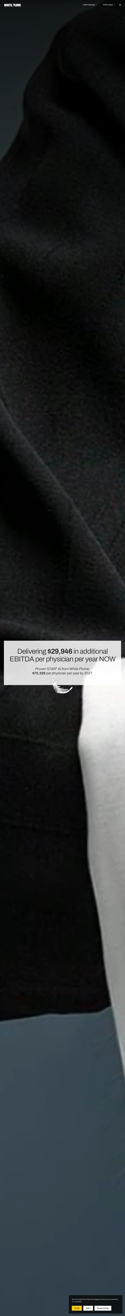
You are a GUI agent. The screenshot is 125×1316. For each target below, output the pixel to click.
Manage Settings (103, 1308)
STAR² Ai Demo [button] (108, 5)
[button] (120, 5)
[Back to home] (12, 5)
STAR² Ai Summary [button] (89, 5)
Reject (88, 1308)
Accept (76, 1308)
